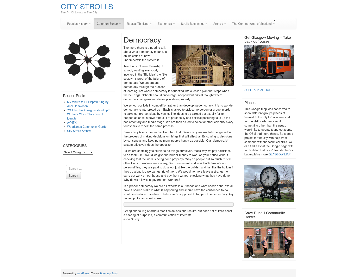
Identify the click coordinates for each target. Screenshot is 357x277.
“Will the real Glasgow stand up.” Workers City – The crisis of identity (88, 114)
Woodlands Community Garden (87, 126)
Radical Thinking (138, 23)
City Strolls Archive (79, 131)
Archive (218, 23)
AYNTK (71, 122)
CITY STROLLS (87, 6)
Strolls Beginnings (193, 23)
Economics (165, 23)
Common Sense (108, 23)
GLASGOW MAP (279, 154)
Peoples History (77, 23)
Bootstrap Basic (109, 273)
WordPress (83, 273)
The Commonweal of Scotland (252, 23)
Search (73, 175)
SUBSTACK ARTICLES (259, 90)
